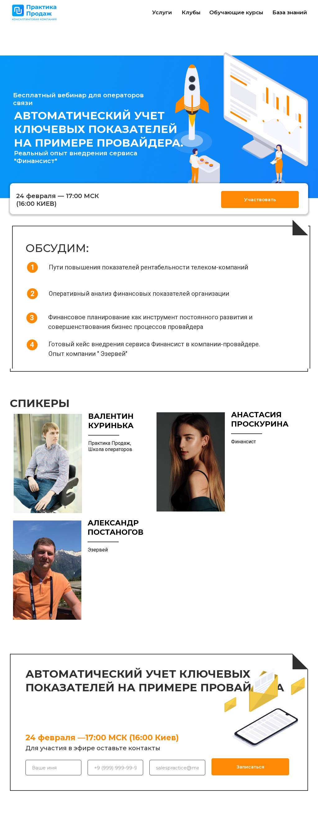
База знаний (289, 12)
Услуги (162, 12)
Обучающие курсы (236, 12)
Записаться (250, 767)
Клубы (191, 12)
